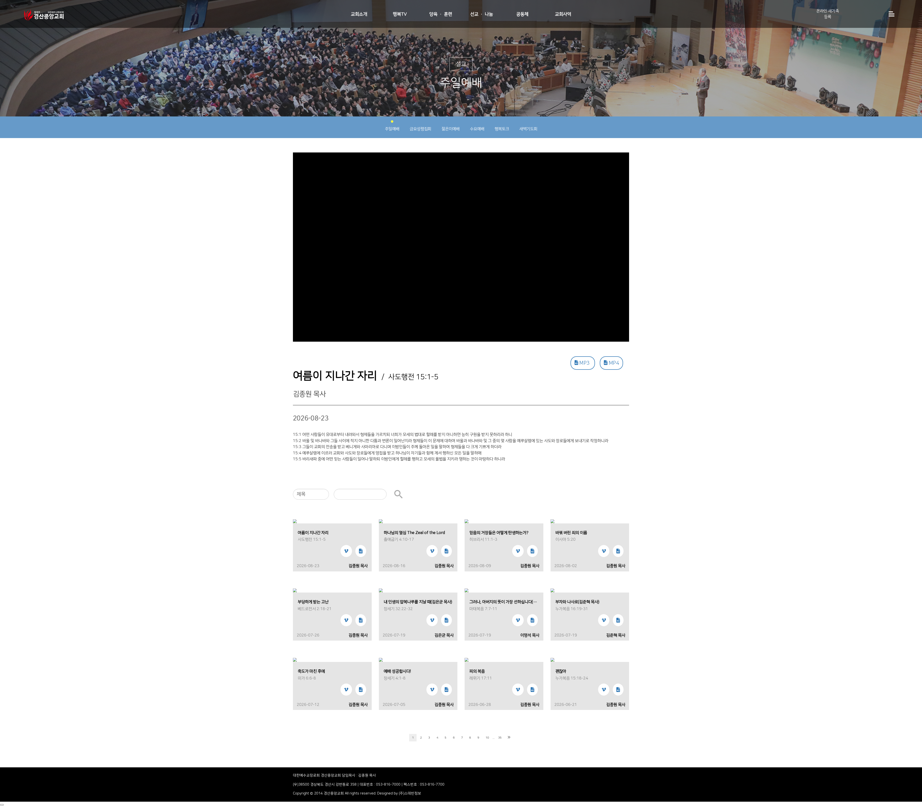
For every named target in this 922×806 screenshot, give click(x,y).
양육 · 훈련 (440, 14)
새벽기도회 (528, 129)
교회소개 (359, 14)
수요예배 (477, 129)
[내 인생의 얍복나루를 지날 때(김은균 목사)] (381, 590)
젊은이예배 (451, 129)
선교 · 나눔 (481, 14)
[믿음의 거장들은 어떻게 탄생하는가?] (466, 521)
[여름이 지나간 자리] (295, 521)
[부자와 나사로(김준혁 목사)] (552, 590)
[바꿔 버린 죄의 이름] (552, 521)
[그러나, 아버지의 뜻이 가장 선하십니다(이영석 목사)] (466, 590)
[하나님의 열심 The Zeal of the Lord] (381, 521)
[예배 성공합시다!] (381, 659)
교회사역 (563, 14)
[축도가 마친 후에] (295, 659)
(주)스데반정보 (410, 793)
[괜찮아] (552, 659)
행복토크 (502, 129)
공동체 (522, 14)
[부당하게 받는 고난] (295, 590)
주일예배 (392, 129)
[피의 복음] (466, 659)
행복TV (400, 14)
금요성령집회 (420, 129)
